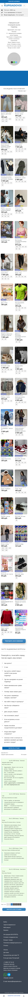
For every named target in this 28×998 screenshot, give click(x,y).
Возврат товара (8, 940)
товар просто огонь (6, 458)
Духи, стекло (4, 302)
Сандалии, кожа (19, 209)
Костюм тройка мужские (19, 366)
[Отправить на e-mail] (12, 62)
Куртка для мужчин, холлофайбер (20, 397)
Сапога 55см (4, 272)
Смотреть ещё (22, 91)
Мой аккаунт (7, 927)
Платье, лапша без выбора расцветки (6, 209)
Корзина (6, 930)
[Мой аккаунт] (24, 5)
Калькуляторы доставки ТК (11, 955)
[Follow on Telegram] (16, 62)
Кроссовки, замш (19, 574)
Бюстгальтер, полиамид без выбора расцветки (20, 241)
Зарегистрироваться (9, 924)
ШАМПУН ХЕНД (19, 544)
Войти (5, 922)
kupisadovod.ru (4, 752)
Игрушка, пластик (5, 516)
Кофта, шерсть (5, 628)
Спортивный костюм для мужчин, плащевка (7, 178)
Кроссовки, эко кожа (20, 458)
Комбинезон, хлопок (20, 177)
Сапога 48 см (18, 145)
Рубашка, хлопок (5, 397)
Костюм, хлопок (19, 113)
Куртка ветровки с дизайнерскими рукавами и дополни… (21, 430)
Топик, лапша (18, 488)
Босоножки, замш (5, 365)
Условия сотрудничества (11, 937)
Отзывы (6, 945)
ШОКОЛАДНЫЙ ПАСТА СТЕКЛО (7, 602)
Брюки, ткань (18, 272)
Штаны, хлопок (5, 544)
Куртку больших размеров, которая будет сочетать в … (6, 146)
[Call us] (14, 62)
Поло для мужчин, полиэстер (19, 303)
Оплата (6, 949)
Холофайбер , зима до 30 (7, 429)
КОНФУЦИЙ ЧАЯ (5, 240)
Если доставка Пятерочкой (11, 958)
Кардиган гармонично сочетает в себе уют (6, 334)
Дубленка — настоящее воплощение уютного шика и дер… (20, 336)
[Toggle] (2, 663)
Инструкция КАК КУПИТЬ (11, 934)
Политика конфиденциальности (13, 942)
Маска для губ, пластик (7, 574)
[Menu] (2, 6)
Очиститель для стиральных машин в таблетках (20, 630)
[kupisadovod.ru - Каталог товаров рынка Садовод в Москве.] (12, 5)
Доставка (6, 952)
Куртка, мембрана (5, 488)
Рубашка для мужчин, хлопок (20, 602)
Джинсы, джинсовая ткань (6, 114)
